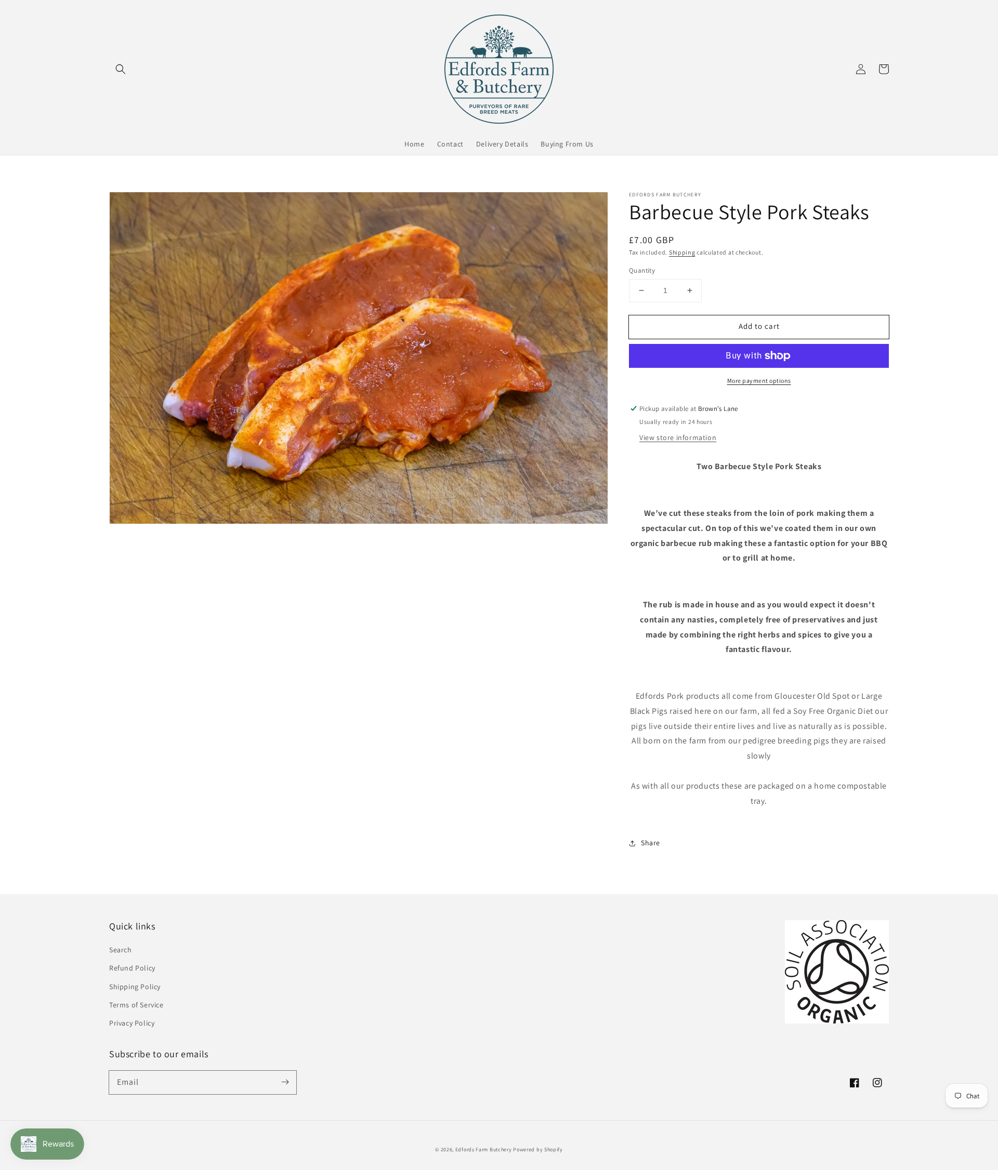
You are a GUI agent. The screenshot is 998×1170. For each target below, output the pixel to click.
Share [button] (650, 842)
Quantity (642, 270)
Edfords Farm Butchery (483, 1149)
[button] (120, 69)
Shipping (682, 252)
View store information (677, 437)
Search (120, 949)
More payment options (759, 380)
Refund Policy (132, 968)
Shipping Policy (135, 986)
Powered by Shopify (538, 1149)
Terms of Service (136, 1004)
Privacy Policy (131, 1023)
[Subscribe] (284, 1082)
